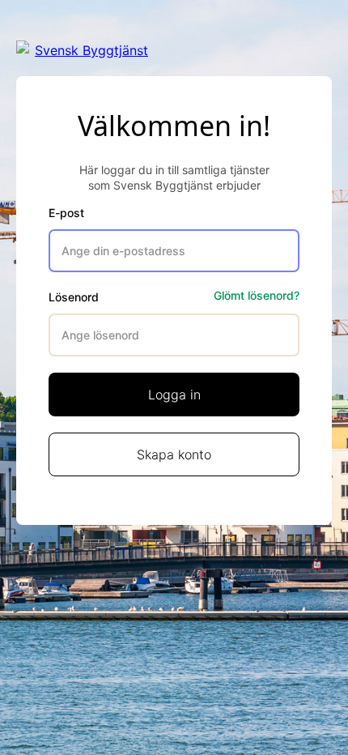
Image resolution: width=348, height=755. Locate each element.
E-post (66, 213)
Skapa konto (174, 454)
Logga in (174, 394)
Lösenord (74, 297)
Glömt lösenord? (256, 295)
